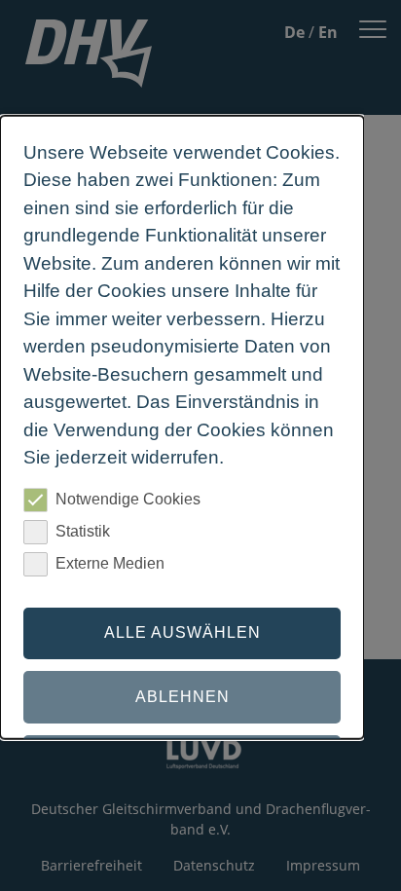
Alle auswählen (182, 632)
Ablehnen (182, 696)
